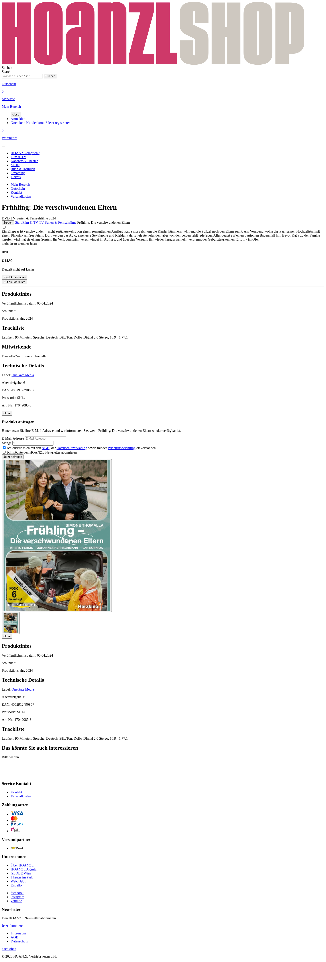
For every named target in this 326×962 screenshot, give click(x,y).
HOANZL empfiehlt (25, 153)
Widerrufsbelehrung (122, 448)
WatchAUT (19, 881)
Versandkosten (21, 196)
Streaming (18, 173)
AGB (45, 448)
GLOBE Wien (21, 873)
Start (18, 222)
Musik (15, 165)
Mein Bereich (20, 184)
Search (6, 72)
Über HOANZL (22, 865)
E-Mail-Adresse (13, 438)
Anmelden (18, 119)
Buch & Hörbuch (23, 169)
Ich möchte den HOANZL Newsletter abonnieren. (42, 452)
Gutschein (18, 188)
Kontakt (16, 192)
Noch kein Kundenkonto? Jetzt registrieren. (41, 123)
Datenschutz (19, 941)
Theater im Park (22, 877)
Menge (7, 443)
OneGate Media (23, 375)
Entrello (16, 885)
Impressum (18, 933)
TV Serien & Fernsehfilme (57, 222)
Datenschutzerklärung (72, 448)
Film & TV (18, 157)
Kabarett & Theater (24, 161)
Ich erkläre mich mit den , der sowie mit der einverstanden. (82, 448)
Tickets (16, 177)
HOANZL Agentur (24, 869)
